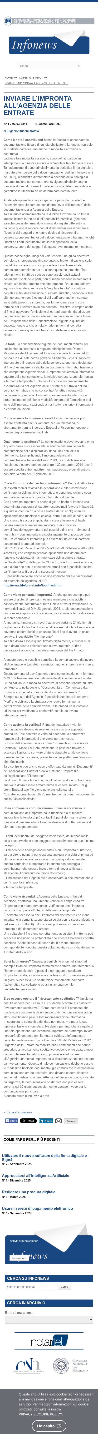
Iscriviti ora (19, 1258)
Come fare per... (50, 124)
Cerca (64, 1286)
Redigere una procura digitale (28, 1192)
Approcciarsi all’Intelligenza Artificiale (35, 1176)
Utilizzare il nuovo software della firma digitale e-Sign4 (45, 1158)
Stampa (71, 1121)
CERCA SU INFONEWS (28, 1278)
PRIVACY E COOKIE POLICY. (41, 1414)
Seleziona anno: (19, 1313)
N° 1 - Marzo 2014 (15, 124)
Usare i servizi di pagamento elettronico (37, 1208)
